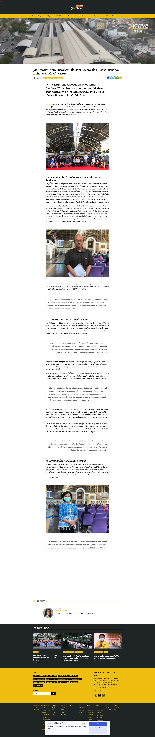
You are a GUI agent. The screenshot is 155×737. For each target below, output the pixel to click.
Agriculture (63, 714)
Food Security (45, 714)
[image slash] (79, 16)
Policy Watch (51, 679)
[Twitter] (111, 77)
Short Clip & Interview (99, 708)
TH (85, 723)
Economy (35, 652)
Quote (80, 712)
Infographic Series (90, 716)
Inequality (73, 676)
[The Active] (76, 8)
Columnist (81, 710)
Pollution (63, 707)
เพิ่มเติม (49, 728)
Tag (34, 672)
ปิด (98, 732)
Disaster (63, 709)
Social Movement (57, 78)
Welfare (44, 712)
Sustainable (63, 716)
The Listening (64, 682)
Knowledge (91, 714)
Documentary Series (100, 718)
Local (53, 711)
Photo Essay (108, 709)
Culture (53, 714)
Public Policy (36, 16)
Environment (72, 16)
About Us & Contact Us (104, 672)
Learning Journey (99, 713)
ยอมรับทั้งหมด (98, 724)
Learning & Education (44, 716)
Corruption (36, 712)
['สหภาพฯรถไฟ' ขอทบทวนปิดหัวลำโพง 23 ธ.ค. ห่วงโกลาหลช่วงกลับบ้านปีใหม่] (108, 641)
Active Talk (116, 709)
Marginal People (46, 719)
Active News (46, 78)
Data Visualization (91, 708)
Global (53, 707)
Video (102, 16)
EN (82, 723)
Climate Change (62, 711)
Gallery (107, 707)
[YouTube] (103, 695)
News (83, 16)
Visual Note (91, 712)
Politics (35, 707)
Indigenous (63, 676)
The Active (49, 104)
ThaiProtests (51, 682)
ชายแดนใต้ (74, 682)
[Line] (114, 77)
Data (95, 16)
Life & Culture (60, 16)
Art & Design (55, 712)
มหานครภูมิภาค (38, 685)
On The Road (100, 715)
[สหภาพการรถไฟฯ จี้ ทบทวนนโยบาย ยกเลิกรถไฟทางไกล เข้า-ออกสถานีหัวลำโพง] (47, 641)
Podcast (115, 16)
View (107, 16)
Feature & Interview (81, 708)
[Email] (117, 77)
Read (89, 16)
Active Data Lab (39, 676)
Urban (106, 652)
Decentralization (46, 710)
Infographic (90, 710)
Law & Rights (36, 709)
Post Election (63, 679)
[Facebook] (108, 77)
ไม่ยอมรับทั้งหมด (98, 728)
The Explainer (100, 710)
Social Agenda (48, 16)
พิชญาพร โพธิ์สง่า (62, 610)
